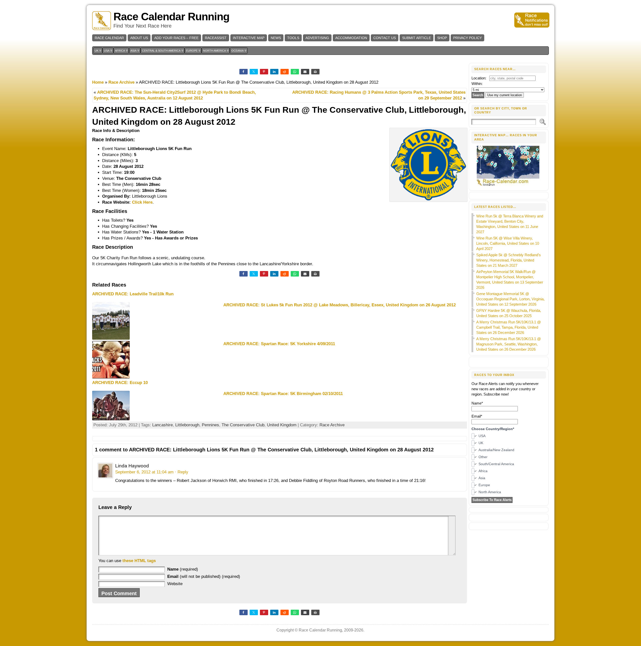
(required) (182, 569)
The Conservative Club (243, 425)
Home (98, 82)
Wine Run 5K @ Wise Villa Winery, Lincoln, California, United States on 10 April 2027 (507, 243)
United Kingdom (281, 425)
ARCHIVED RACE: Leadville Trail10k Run (133, 294)
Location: (478, 78)
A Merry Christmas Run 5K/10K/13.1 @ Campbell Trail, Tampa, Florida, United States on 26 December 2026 (508, 327)
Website (175, 583)
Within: (477, 83)
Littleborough (187, 425)
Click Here (142, 202)
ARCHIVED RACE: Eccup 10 (120, 382)
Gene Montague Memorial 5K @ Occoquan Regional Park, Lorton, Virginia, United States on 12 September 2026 (510, 299)
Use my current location (504, 95)
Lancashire (162, 425)
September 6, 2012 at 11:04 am (144, 472)
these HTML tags (139, 560)
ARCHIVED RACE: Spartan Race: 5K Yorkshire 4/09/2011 (279, 343)
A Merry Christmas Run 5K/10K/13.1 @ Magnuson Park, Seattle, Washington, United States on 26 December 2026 (508, 344)
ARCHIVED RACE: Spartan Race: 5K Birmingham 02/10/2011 (283, 393)
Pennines (210, 425)
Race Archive (121, 82)
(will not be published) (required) (203, 576)
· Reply (181, 472)
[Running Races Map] (509, 185)
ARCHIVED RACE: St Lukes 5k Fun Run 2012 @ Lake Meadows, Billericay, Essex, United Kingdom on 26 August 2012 (339, 305)
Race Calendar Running (171, 17)
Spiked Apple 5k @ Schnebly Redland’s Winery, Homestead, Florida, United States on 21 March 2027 (508, 260)
